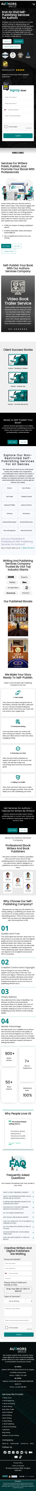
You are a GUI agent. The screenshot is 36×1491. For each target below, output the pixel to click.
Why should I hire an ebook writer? (15, 1219)
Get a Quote (6, 246)
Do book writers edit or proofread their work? (16, 1235)
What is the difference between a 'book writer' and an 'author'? (17, 1199)
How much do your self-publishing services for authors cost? (15, 1210)
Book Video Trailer (8, 1411)
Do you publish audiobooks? (13, 1215)
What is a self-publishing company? (16, 1194)
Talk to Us (7, 41)
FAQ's (32, 1446)
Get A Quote (18, 41)
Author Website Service (18, 303)
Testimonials (14, 1446)
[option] (18, 1136)
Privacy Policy (18, 1465)
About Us (5, 1446)
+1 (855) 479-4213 (8, 251)
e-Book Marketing (8, 1403)
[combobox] (5, 109)
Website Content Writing (10, 1437)
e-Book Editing (7, 1423)
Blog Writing (6, 1435)
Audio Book (6, 1432)
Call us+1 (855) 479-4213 (11, 47)
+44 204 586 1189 (20, 1389)
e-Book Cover (7, 1400)
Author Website (7, 1414)
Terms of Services (18, 1468)
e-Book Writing (7, 1408)
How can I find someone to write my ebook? (16, 1240)
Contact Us (24, 1446)
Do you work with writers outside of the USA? (17, 1229)
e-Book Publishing (8, 1426)
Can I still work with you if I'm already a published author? (17, 1224)
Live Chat (17, 246)
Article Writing (7, 1417)
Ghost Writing (14, 1303)
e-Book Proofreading (9, 1429)
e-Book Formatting (8, 1406)
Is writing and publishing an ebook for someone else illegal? (17, 1205)
